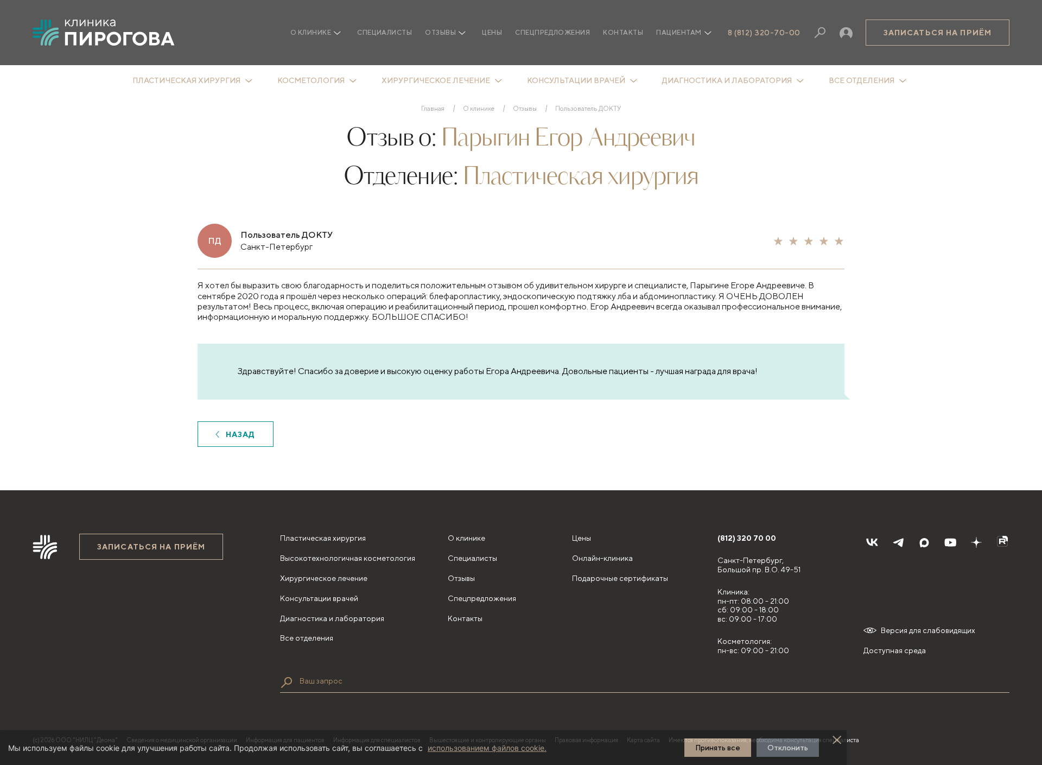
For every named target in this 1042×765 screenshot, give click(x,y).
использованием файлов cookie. (487, 748)
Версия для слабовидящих (928, 630)
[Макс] (924, 542)
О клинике (478, 108)
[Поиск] (820, 33)
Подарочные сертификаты (620, 578)
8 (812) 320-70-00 (764, 32)
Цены (492, 32)
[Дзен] (976, 542)
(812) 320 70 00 (746, 538)
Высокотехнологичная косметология (347, 558)
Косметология (311, 80)
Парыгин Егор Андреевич (568, 139)
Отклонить (787, 747)
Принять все (717, 747)
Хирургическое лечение (436, 80)
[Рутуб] (1002, 542)
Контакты (623, 32)
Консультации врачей (576, 80)
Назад (241, 434)
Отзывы (440, 32)
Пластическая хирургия (186, 80)
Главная (432, 108)
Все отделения (861, 80)
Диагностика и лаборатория (727, 80)
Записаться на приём (938, 32)
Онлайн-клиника (602, 558)
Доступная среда (894, 650)
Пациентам (678, 32)
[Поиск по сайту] (286, 682)
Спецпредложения (552, 32)
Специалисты (384, 32)
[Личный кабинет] (846, 33)
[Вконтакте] (872, 542)
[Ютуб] (950, 542)
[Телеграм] (898, 542)
